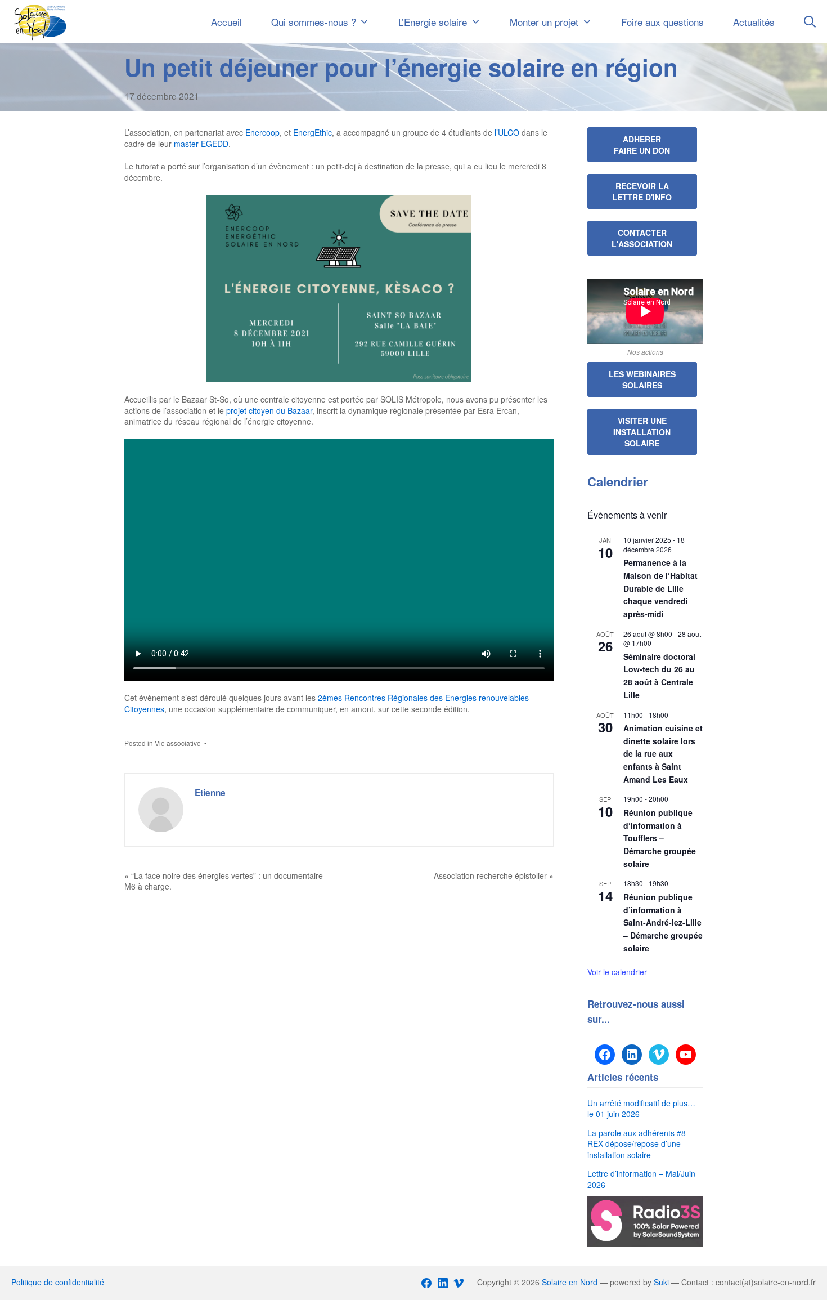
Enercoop (262, 132)
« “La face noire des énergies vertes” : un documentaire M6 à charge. (223, 881)
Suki (661, 1282)
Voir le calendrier (617, 971)
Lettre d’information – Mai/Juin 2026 (641, 1179)
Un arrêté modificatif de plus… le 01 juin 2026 (641, 1108)
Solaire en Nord (569, 1282)
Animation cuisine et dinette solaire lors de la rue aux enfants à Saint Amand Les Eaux (663, 753)
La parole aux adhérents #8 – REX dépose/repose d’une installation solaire (640, 1143)
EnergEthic (312, 132)
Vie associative (178, 743)
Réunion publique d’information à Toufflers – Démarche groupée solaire (659, 838)
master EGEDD (201, 143)
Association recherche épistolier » (494, 875)
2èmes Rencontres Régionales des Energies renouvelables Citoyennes (326, 703)
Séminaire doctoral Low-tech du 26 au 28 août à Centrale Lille (659, 675)
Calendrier (617, 481)
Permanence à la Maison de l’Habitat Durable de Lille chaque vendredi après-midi (660, 588)
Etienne (210, 793)
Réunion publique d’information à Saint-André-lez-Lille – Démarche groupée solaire (663, 922)
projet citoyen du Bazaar (269, 410)
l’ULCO (508, 132)
